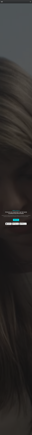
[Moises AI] (2, 2)
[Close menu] (30, 1)
